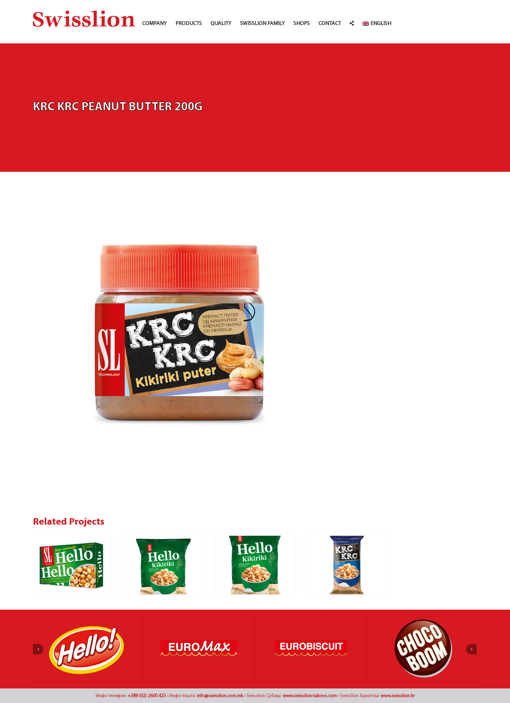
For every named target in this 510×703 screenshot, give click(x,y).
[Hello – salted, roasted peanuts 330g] (255, 565)
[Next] (471, 649)
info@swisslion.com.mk (220, 696)
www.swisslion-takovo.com (310, 696)
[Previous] (38, 649)
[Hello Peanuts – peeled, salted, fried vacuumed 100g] (71, 565)
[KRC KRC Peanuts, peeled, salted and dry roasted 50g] (346, 565)
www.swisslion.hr (398, 696)
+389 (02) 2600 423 (147, 696)
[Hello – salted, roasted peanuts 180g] (163, 565)
